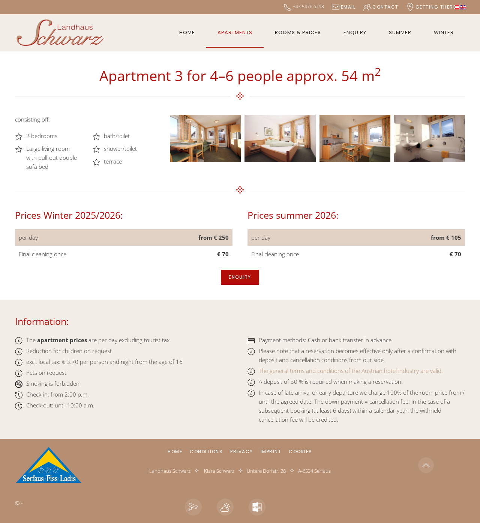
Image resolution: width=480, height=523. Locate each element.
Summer (400, 32)
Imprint (271, 451)
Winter (444, 32)
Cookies (300, 451)
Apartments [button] (235, 32)
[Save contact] (257, 507)
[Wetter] (225, 507)
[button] (205, 138)
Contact (385, 7)
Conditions (206, 451)
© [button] (17, 503)
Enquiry (355, 32)
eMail (348, 7)
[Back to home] (60, 33)
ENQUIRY (240, 277)
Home (187, 32)
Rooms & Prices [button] (298, 32)
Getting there (436, 7)
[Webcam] (193, 507)
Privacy (241, 451)
